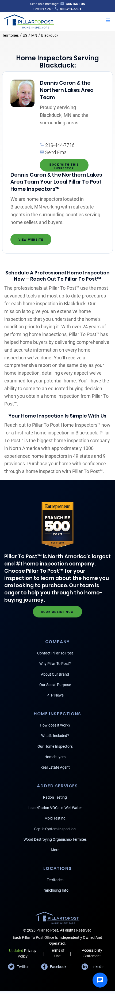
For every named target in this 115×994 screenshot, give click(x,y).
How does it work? (55, 725)
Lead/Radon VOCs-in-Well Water (55, 808)
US (25, 35)
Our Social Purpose (55, 685)
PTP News (55, 695)
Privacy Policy (22, 953)
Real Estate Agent (55, 767)
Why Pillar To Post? (55, 663)
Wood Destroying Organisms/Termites (55, 839)
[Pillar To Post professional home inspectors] (29, 21)
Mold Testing (55, 818)
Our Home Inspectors (55, 746)
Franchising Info (54, 890)
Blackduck (49, 35)
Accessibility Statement (92, 953)
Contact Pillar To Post (55, 653)
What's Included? (55, 736)
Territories (10, 35)
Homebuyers (55, 757)
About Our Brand (55, 674)
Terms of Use (57, 953)
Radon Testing (55, 797)
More (55, 850)
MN (34, 35)
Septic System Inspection (55, 829)
